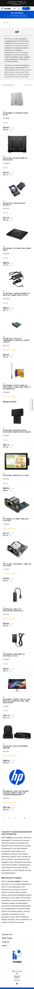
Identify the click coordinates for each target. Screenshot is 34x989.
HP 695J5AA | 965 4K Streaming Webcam (15, 747)
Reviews (17, 980)
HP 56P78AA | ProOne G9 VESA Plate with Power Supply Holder (17, 431)
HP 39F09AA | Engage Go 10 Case (16, 475)
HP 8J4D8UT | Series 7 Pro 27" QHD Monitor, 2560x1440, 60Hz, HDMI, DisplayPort (16, 701)
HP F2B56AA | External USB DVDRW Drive (17, 249)
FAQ (17, 973)
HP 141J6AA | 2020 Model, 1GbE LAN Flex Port (17, 565)
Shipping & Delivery (17, 976)
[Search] (19, 8)
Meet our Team (17, 971)
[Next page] (30, 818)
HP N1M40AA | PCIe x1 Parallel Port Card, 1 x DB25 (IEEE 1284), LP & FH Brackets (17, 387)
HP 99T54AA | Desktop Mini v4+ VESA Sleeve (15, 159)
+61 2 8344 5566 (14, 16)
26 (24, 818)
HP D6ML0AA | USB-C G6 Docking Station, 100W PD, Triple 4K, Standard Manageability (16, 793)
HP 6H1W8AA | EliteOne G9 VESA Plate (15, 114)
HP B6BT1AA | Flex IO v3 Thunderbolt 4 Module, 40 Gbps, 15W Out (16, 340)
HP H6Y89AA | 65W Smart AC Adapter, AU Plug (14, 655)
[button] (32, 8)
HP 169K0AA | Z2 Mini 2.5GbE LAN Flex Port (15, 519)
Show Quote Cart (32, 404)
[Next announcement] (30, 3)
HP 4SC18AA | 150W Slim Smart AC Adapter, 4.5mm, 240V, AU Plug (16, 294)
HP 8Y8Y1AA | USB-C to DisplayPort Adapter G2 (13, 610)
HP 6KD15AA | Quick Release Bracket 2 (14, 204)
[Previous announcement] (3, 3)
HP (7, 22)
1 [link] (4, 818)
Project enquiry (23, 15)
